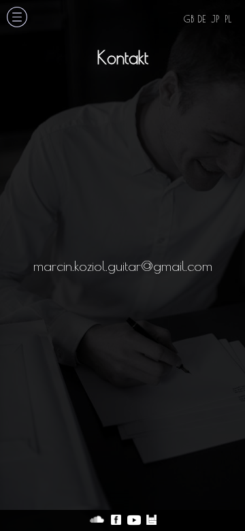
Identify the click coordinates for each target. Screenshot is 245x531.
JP (215, 19)
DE (201, 19)
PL (228, 19)
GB (189, 19)
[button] (17, 18)
